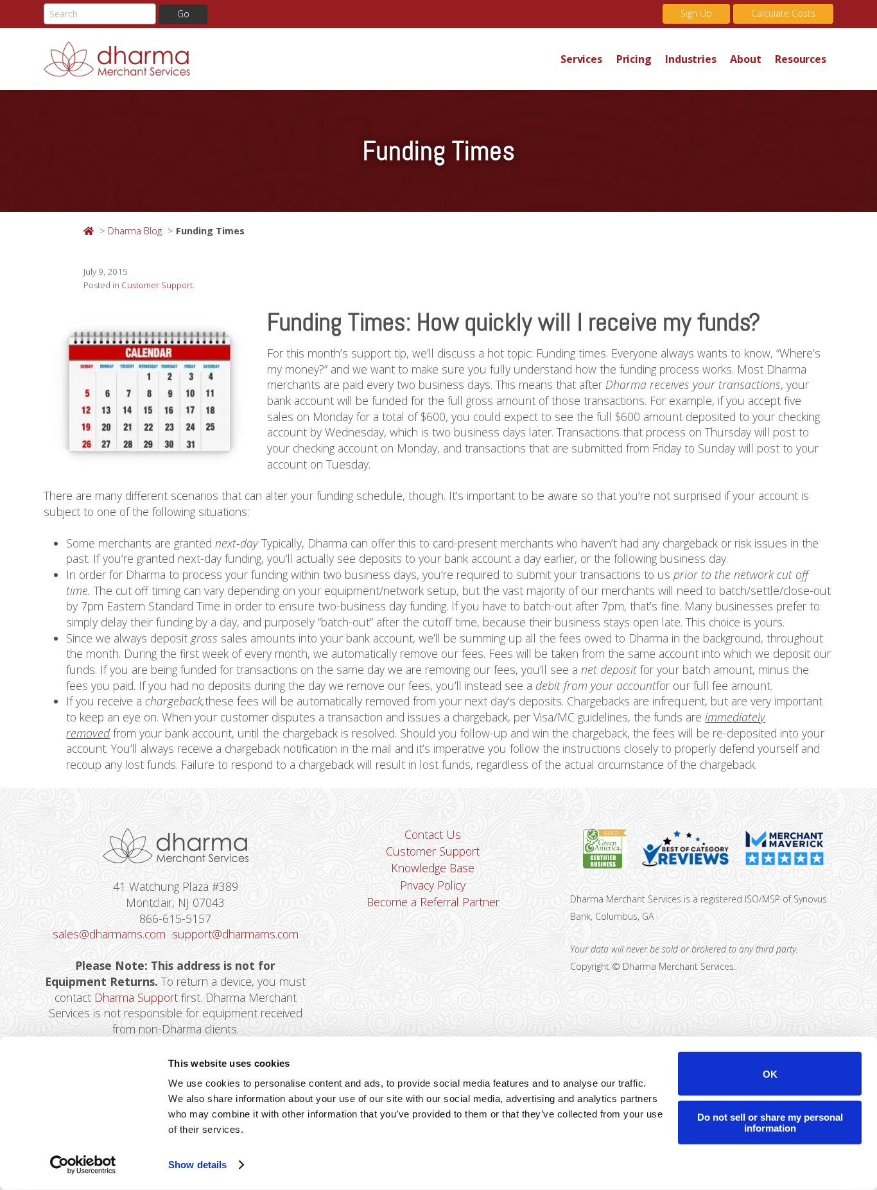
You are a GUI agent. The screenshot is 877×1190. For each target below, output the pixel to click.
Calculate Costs (783, 13)
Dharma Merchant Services (298, 59)
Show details (197, 1164)
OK (770, 1073)
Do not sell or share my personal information (770, 1122)
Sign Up (696, 13)
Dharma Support (136, 997)
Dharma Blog (135, 231)
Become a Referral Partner (433, 902)
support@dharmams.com (235, 934)
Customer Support (157, 285)
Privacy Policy (432, 885)
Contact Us (432, 834)
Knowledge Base (432, 867)
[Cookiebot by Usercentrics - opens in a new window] (83, 1165)
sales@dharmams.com (109, 934)
